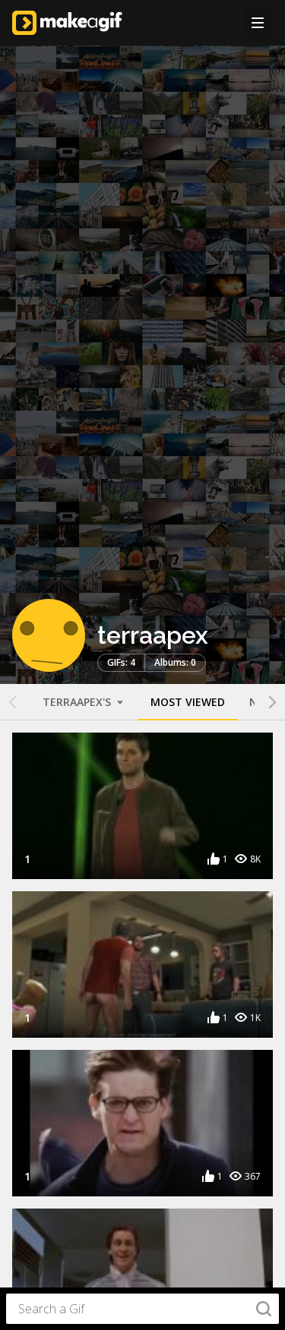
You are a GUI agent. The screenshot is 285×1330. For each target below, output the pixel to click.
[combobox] (142, 1309)
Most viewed (187, 702)
